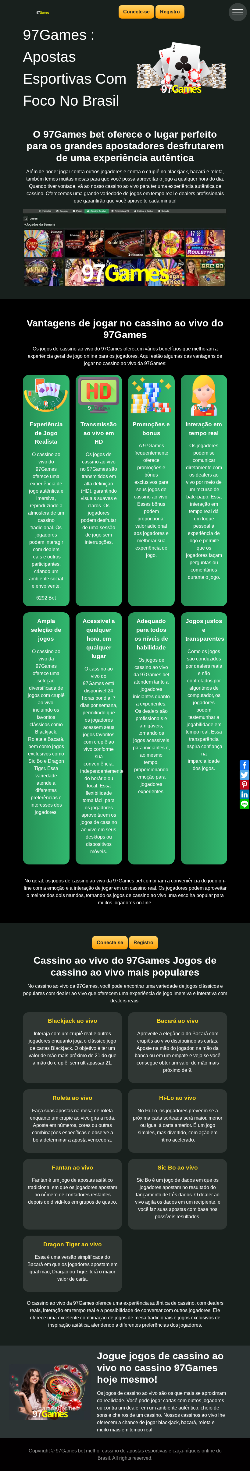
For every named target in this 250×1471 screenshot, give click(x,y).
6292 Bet (46, 597)
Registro (170, 11)
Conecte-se (136, 11)
